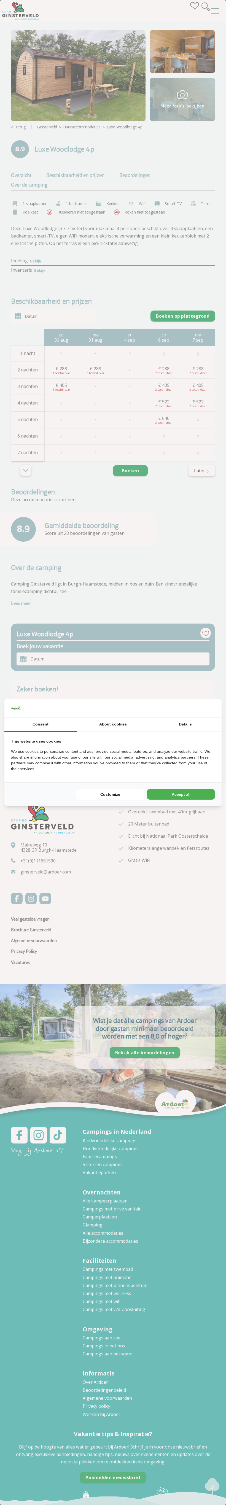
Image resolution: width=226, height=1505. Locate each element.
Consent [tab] (41, 724)
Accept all (181, 794)
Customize (110, 794)
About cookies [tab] (113, 724)
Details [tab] (185, 724)
